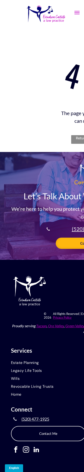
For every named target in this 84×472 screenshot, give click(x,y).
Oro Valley (56, 326)
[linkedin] (36, 450)
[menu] (77, 12)
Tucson (41, 326)
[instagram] (26, 450)
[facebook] (16, 450)
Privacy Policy (62, 317)
